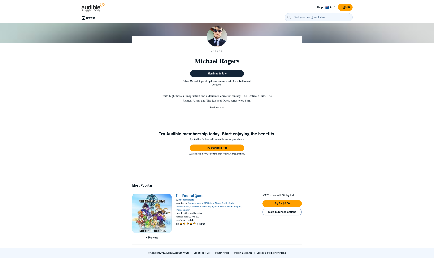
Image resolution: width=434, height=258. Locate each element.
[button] (217, 107)
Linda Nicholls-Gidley (200, 206)
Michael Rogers (186, 199)
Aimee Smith (221, 203)
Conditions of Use (202, 253)
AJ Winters (209, 203)
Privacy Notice (222, 253)
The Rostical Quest (190, 196)
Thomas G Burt (183, 210)
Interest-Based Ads (243, 253)
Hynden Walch (219, 206)
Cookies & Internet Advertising (271, 253)
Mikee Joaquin (234, 206)
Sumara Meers (195, 203)
